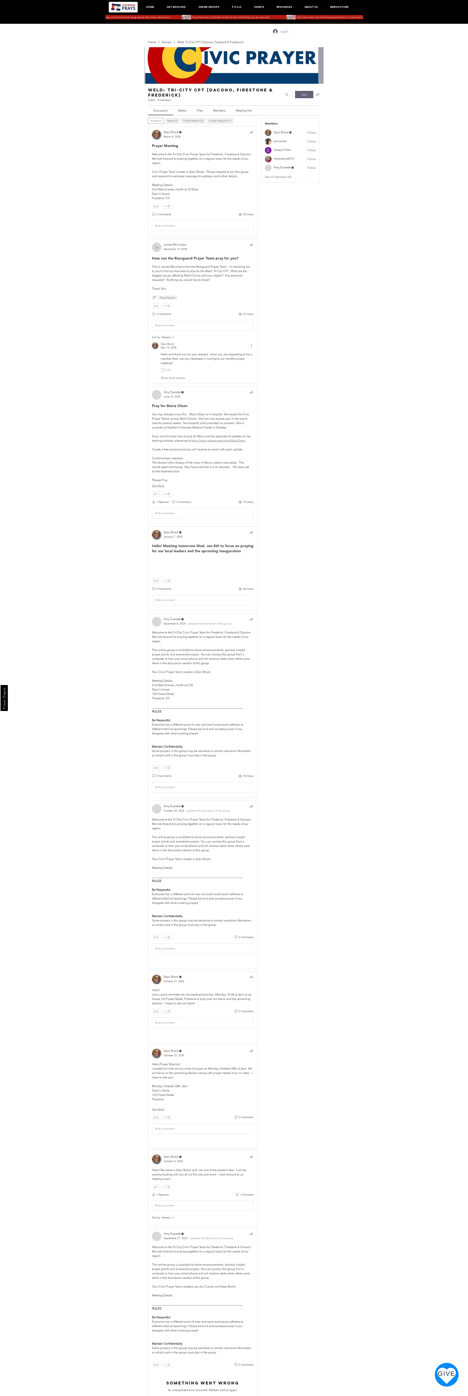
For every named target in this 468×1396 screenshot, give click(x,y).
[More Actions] (251, 346)
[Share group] (318, 94)
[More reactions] (167, 206)
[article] (202, 181)
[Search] (287, 94)
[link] (160, 110)
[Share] (251, 132)
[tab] (155, 121)
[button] (176, 7)
